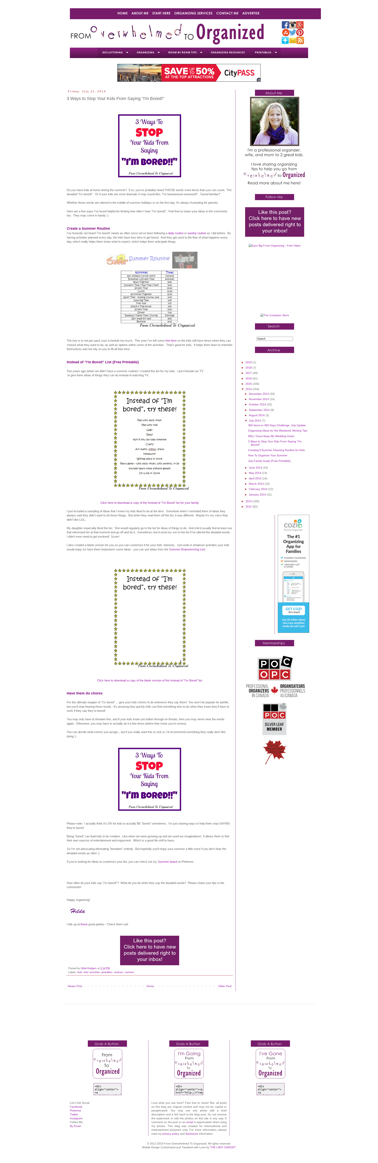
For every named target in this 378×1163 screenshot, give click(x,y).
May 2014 (255, 472)
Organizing (145, 52)
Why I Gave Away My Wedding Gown (271, 436)
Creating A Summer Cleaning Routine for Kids (276, 450)
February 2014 (258, 489)
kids (79, 972)
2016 (249, 378)
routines (118, 972)
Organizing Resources (228, 52)
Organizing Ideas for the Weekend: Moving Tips (277, 430)
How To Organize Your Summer (267, 455)
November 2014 (259, 399)
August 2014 (257, 415)
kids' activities (92, 972)
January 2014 (258, 494)
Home (150, 986)
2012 (249, 506)
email (189, 1122)
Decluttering (112, 52)
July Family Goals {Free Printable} (269, 460)
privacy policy (170, 1133)
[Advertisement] (274, 282)
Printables (263, 52)
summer (129, 972)
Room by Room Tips (182, 52)
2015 (249, 383)
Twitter (74, 1114)
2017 (249, 372)
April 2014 (255, 478)
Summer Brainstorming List (186, 549)
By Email (75, 1126)
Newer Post (75, 986)
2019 (249, 362)
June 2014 (256, 467)
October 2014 (258, 404)
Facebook (76, 1106)
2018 (249, 367)
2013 (249, 501)
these (84, 924)
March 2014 (257, 483)
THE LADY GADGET (223, 1147)
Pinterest (75, 1110)
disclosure (191, 1133)
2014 (249, 389)
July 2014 (255, 420)
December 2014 (259, 393)
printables (106, 972)
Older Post (225, 986)
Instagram (76, 1118)
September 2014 (260, 409)
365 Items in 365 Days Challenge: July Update (277, 425)
